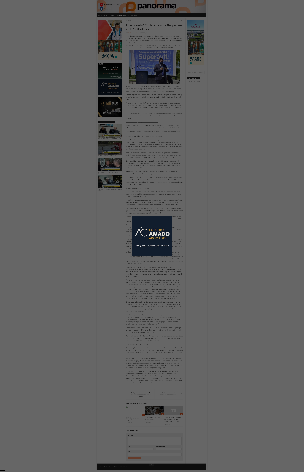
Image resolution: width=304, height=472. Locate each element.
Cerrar (168, 217)
